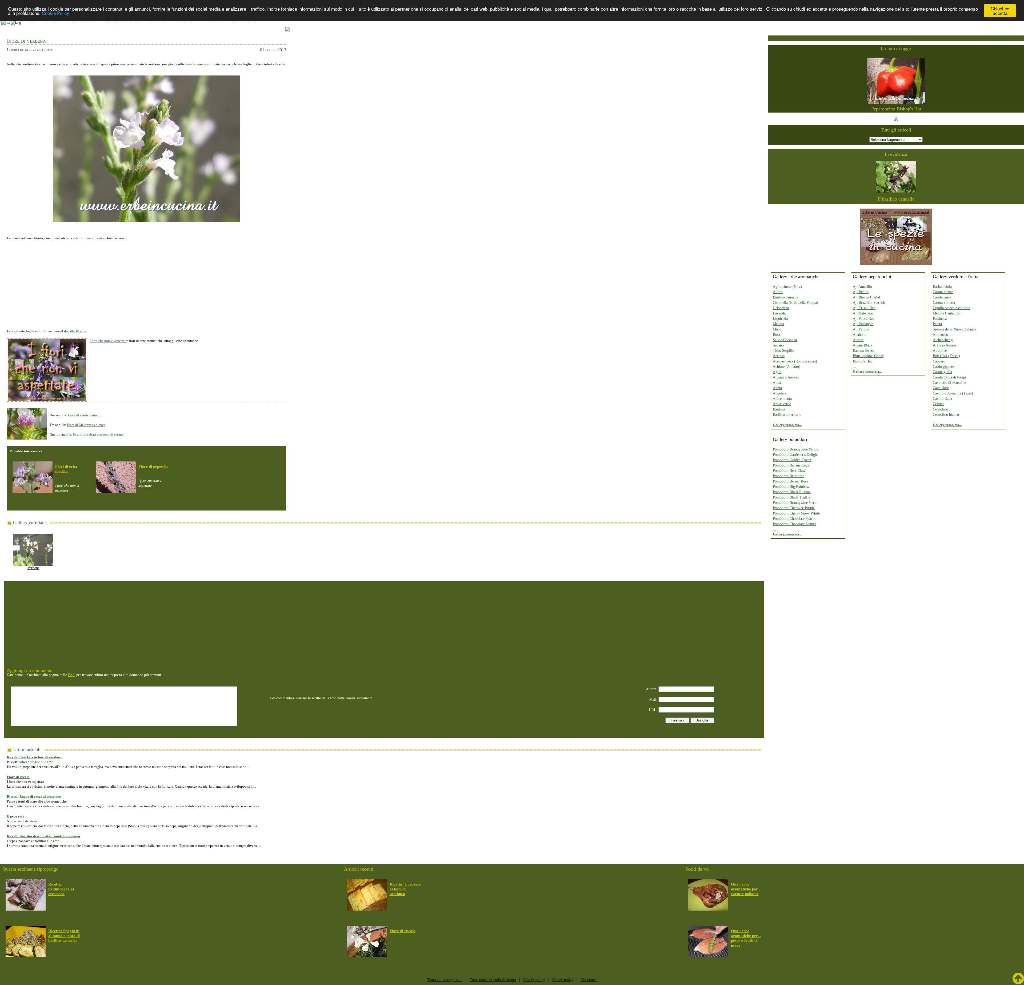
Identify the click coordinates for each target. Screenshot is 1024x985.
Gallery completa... (787, 425)
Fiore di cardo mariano (84, 415)
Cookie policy (562, 980)
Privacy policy (534, 980)
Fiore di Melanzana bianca (86, 425)
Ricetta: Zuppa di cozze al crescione (34, 797)
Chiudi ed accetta (1000, 10)
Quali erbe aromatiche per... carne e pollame (746, 889)
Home (31, 22)
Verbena (33, 568)
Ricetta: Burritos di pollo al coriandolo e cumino (43, 836)
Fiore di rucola (18, 777)
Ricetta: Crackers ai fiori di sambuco (34, 757)
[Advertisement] (146, 282)
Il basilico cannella (896, 199)
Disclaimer (589, 980)
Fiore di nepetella (153, 466)
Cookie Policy (55, 13)
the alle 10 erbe (75, 331)
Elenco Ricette (81, 22)
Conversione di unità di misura (493, 980)
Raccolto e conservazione (231, 22)
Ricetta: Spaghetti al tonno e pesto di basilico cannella (64, 936)
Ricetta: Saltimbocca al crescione (61, 889)
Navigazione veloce (122, 22)
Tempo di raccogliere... (444, 980)
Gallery (52, 22)
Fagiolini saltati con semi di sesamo (99, 434)
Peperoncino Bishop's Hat (896, 108)
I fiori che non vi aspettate (108, 341)
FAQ (71, 675)
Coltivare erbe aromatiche (174, 22)
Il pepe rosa (16, 816)
